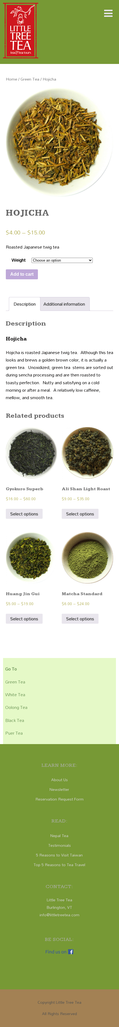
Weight (19, 260)
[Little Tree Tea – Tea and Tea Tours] (20, 59)
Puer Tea (14, 733)
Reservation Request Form (59, 799)
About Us (59, 779)
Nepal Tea (59, 835)
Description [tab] (25, 304)
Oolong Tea (16, 707)
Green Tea (29, 79)
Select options (24, 513)
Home (11, 79)
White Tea (15, 694)
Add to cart (21, 274)
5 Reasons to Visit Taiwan (59, 855)
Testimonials (59, 845)
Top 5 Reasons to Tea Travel (59, 864)
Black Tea (14, 720)
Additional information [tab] (64, 304)
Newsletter (59, 789)
